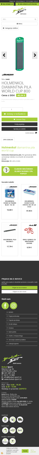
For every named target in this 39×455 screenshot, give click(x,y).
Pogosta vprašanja (14, 320)
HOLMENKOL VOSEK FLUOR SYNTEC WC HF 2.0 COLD (29, 204)
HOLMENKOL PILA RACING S (9, 240)
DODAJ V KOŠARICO (16, 114)
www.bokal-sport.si (13, 379)
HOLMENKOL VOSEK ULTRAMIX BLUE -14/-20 (9, 203)
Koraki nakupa (13, 324)
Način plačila (12, 332)
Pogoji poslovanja (14, 316)
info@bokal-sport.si (12, 377)
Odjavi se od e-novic (19, 292)
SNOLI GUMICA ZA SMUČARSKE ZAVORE (29, 241)
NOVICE (11, 312)
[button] (34, 55)
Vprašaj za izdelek (19, 129)
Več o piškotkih (33, 451)
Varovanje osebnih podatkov (17, 340)
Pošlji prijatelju (19, 124)
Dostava (11, 328)
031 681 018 (9, 373)
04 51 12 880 (9, 375)
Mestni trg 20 (8, 369)
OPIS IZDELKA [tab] (8, 140)
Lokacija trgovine (14, 344)
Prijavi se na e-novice (19, 288)
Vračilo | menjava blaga (16, 336)
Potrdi (25, 451)
